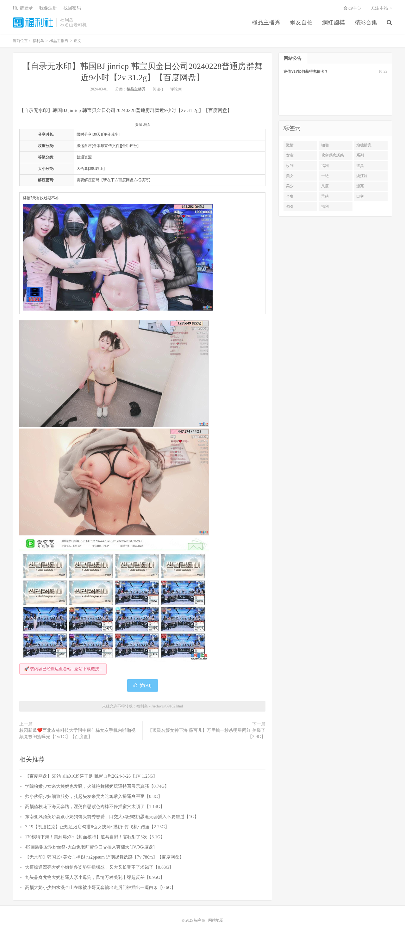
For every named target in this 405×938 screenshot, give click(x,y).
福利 (325, 166)
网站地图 (215, 920)
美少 (290, 186)
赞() (146, 685)
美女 (290, 176)
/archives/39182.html (167, 706)
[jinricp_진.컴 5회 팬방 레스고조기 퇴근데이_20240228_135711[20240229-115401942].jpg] (114, 599)
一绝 (325, 176)
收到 (290, 166)
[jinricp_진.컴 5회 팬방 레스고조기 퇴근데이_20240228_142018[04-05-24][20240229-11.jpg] (114, 482)
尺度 (325, 186)
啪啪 (325, 145)
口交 (360, 196)
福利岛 (33, 22)
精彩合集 (365, 22)
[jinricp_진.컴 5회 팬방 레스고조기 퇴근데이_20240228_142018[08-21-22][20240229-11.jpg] (114, 373)
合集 (290, 196)
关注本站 (380, 8)
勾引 (290, 206)
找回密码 (72, 8)
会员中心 (352, 8)
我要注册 (48, 8)
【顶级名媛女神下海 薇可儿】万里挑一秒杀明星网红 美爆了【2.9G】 (206, 733)
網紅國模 (333, 22)
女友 (290, 155)
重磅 (325, 196)
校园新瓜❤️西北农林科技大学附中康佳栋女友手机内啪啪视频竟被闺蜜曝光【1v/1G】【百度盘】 (77, 733)
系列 (360, 155)
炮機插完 (363, 145)
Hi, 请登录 (23, 8)
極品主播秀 (266, 22)
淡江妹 (362, 176)
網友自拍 (301, 22)
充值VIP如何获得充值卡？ (306, 71)
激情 (290, 145)
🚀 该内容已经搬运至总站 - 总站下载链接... (63, 668)
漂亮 (360, 186)
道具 (360, 166)
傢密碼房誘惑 (332, 155)
